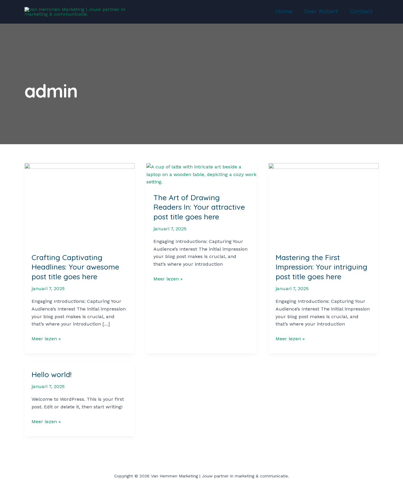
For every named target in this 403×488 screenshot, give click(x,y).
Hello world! (51, 374)
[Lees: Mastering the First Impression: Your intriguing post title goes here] (323, 204)
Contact (361, 11)
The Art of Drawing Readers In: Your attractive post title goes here (199, 207)
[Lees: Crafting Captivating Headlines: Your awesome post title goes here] (79, 204)
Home (284, 11)
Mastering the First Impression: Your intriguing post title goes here (321, 267)
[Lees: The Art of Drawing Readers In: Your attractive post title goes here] (201, 174)
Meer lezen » (46, 339)
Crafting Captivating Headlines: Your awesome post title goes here (75, 267)
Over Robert (321, 11)
